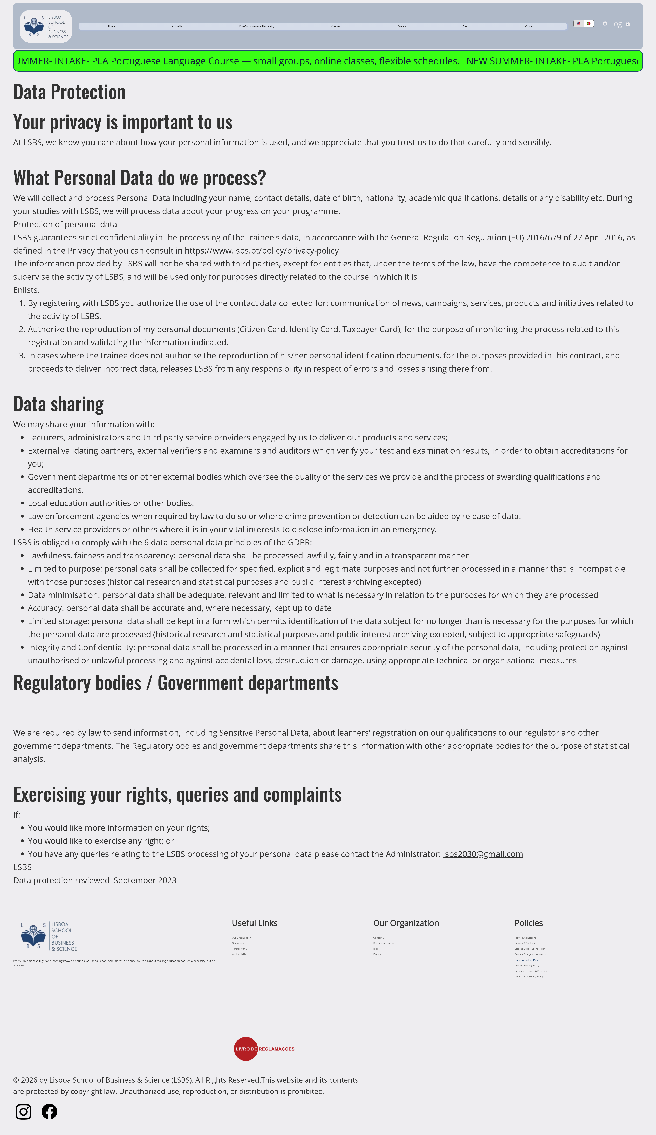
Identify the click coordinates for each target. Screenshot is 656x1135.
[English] (579, 23)
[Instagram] (23, 1111)
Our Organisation (241, 937)
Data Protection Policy (527, 959)
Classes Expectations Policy (530, 948)
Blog (376, 948)
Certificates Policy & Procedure (532, 971)
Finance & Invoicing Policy (529, 976)
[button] (177, 26)
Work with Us (239, 954)
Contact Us (379, 937)
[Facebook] (49, 1111)
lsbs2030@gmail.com (483, 853)
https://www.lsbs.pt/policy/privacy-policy (262, 250)
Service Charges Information (530, 954)
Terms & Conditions (525, 937)
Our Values (238, 943)
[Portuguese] (589, 23)
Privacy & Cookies (525, 943)
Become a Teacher (383, 943)
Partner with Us (240, 948)
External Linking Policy (527, 965)
